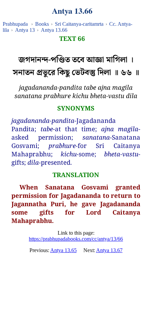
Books (42, 24)
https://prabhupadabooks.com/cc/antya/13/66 (76, 239)
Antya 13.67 (109, 250)
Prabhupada (15, 24)
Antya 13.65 (63, 250)
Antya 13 (25, 30)
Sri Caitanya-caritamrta (79, 24)
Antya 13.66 (54, 30)
